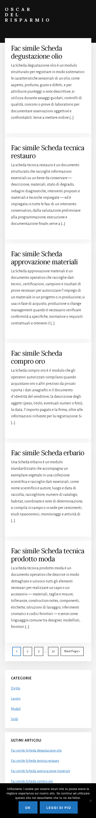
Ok (28, 808)
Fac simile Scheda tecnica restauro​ (47, 152)
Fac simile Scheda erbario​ (47, 453)
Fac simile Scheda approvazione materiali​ (44, 258)
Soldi (14, 719)
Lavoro (16, 698)
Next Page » (72, 653)
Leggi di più (58, 808)
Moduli (16, 709)
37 (55, 651)
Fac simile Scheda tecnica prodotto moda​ (47, 555)
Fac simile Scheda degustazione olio (36, 52)
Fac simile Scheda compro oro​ (36, 357)
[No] (90, 800)
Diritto (15, 688)
